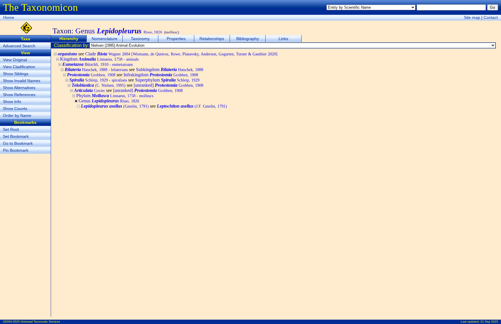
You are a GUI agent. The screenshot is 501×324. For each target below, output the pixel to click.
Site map (472, 17)
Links (283, 38)
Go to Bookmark (18, 143)
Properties (176, 38)
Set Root (11, 129)
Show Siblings (15, 73)
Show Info (12, 101)
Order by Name (17, 115)
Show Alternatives (19, 87)
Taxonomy (140, 38)
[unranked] (168, 85)
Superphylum (167, 79)
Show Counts (15, 108)
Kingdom (99, 59)
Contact (491, 17)
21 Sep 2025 (489, 321)
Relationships (211, 38)
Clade (181, 53)
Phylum (114, 95)
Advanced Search (19, 46)
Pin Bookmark (15, 150)
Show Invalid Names (21, 80)
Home (8, 17)
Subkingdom (169, 69)
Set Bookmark (16, 136)
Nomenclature (104, 38)
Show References (19, 94)
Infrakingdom (161, 74)
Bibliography (247, 38)
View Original (15, 59)
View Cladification (19, 66)
